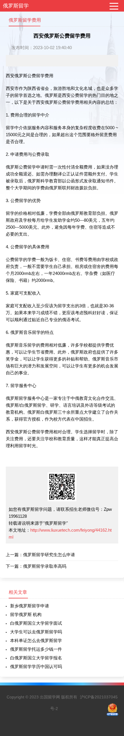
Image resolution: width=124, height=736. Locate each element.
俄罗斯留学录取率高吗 (44, 566)
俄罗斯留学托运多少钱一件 (36, 649)
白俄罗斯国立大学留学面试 (36, 623)
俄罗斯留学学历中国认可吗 (36, 666)
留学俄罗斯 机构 (26, 614)
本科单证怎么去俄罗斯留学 (36, 640)
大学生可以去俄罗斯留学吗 (36, 631)
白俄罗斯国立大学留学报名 (36, 657)
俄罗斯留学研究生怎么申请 (49, 554)
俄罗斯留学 (16, 6)
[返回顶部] (112, 656)
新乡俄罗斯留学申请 (29, 605)
